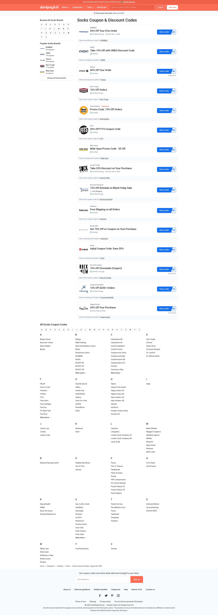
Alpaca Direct (45, 339)
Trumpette (115, 517)
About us (67, 589)
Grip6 (77, 411)
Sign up (137, 579)
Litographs (115, 432)
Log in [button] (160, 7)
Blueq (77, 349)
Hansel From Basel (118, 387)
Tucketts (114, 521)
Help (126, 589)
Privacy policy (105, 601)
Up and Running (152, 507)
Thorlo (113, 511)
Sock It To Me (95, 165)
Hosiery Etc (115, 414)
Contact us (150, 589)
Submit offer (136, 589)
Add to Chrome (129, 2)
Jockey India (45, 435)
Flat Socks (44, 401)
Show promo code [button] (164, 32)
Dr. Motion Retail (152, 356)
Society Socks (81, 524)
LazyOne (114, 428)
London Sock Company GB (121, 438)
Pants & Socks (117, 473)
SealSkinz (79, 507)
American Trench (46, 343)
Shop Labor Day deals (104, 13)
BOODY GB (79, 369)
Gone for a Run (81, 401)
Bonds (78, 359)
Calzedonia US (116, 343)
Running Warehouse (48, 514)
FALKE (42, 384)
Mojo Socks (151, 445)
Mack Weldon (151, 428)
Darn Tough (94, 87)
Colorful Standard (118, 346)
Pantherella (115, 470)
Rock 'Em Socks (96, 265)
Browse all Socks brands (56, 78)
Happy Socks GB (117, 394)
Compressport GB (118, 359)
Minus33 (149, 442)
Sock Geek (79, 534)
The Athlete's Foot (118, 507)
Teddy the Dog (116, 504)
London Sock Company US (121, 435)
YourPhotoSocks (82, 549)
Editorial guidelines (82, 589)
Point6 (113, 476)
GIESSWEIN (80, 394)
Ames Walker (45, 346)
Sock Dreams (80, 531)
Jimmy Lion (44, 428)
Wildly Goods (45, 559)
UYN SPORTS (151, 511)
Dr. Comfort (150, 353)
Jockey (43, 432)
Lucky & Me (115, 442)
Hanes (113, 384)
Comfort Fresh (116, 349)
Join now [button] (172, 7)
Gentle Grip (79, 390)
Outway (78, 470)
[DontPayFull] (49, 7)
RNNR (42, 507)
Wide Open (94, 145)
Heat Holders (95, 106)
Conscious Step (117, 369)
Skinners (78, 514)
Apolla (42, 349)
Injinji (92, 245)
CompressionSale (97, 285)
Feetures (93, 206)
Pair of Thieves (117, 466)
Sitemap (92, 601)
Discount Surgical (96, 185)
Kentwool (79, 428)
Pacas (113, 463)
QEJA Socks (151, 466)
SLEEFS (78, 517)
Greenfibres (80, 407)
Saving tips (101, 7)
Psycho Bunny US (118, 486)
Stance (92, 67)
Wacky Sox (44, 549)
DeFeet (149, 343)
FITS (91, 126)
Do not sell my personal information (128, 601)
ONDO (92, 47)
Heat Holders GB (117, 401)
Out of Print (79, 466)
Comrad (114, 366)
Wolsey (43, 562)
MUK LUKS (150, 452)
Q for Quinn (150, 463)
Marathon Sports (152, 435)
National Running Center (49, 463)
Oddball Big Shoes (82, 463)
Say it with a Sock (82, 504)
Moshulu (149, 448)
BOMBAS (93, 28)
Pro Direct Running (118, 483)
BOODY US (79, 366)
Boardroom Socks (82, 353)
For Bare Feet (45, 411)
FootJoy (43, 407)
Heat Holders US (117, 397)
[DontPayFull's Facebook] (100, 595)
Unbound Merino (152, 504)
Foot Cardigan (45, 404)
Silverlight (94, 226)
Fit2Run (43, 394)
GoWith (78, 404)
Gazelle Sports (81, 384)
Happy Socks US (117, 390)
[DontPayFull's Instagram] (118, 595)
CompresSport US (118, 363)
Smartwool (79, 521)
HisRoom (114, 407)
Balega (78, 339)
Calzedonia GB (116, 339)
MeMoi (149, 438)
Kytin (77, 432)
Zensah (114, 549)
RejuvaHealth (45, 504)
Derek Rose (151, 346)
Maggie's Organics (153, 432)
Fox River (43, 414)
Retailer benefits (100, 589)
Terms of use (80, 601)
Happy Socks (95, 304)
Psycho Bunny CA (118, 490)
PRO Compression (118, 480)
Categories (115, 589)
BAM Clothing (80, 343)
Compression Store (118, 353)
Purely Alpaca (116, 493)
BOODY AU (79, 363)
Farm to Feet (45, 387)
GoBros (78, 397)
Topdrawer (115, 514)
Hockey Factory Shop (119, 411)
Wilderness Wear (47, 555)
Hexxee (114, 404)
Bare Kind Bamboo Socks (85, 346)
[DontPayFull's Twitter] (106, 595)
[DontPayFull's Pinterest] (112, 595)
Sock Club (79, 528)
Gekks (77, 387)
